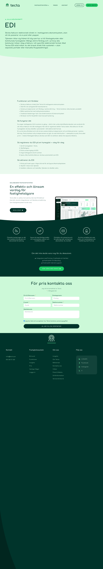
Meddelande (28, 309)
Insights (32, 362)
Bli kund (32, 356)
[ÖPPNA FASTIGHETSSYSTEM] (48, 5)
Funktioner (33, 359)
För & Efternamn (29, 295)
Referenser (56, 362)
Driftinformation (58, 375)
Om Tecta (56, 359)
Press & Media (57, 372)
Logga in (32, 372)
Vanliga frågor (34, 369)
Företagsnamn (57, 295)
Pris (30, 366)
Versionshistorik (58, 378)
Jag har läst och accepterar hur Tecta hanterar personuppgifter (46, 321)
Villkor (55, 369)
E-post (26, 302)
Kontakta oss (57, 366)
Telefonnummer (57, 302)
